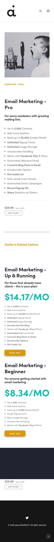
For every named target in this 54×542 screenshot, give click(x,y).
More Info (14, 433)
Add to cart (13, 213)
